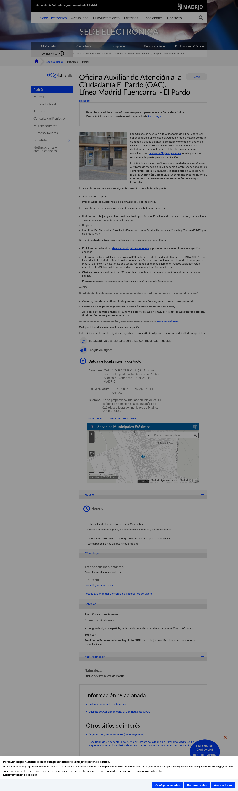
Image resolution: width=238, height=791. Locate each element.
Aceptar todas (223, 785)
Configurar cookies (167, 785)
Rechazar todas (197, 785)
